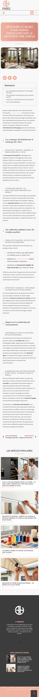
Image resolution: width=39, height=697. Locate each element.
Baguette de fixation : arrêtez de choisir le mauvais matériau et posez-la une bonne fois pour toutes (19, 518)
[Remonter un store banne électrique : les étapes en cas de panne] (19, 569)
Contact (5, 687)
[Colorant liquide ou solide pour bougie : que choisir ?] (19, 537)
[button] (32, 12)
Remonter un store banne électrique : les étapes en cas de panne (18, 584)
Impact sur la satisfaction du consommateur (20, 99)
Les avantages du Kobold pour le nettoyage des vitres (19, 92)
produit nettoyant (22, 259)
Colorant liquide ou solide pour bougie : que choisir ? (18, 551)
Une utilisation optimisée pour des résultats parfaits (20, 96)
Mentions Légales (19, 689)
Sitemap (29, 689)
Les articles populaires (13, 102)
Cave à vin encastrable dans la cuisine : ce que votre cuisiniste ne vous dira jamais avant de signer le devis (19, 484)
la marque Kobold (16, 113)
